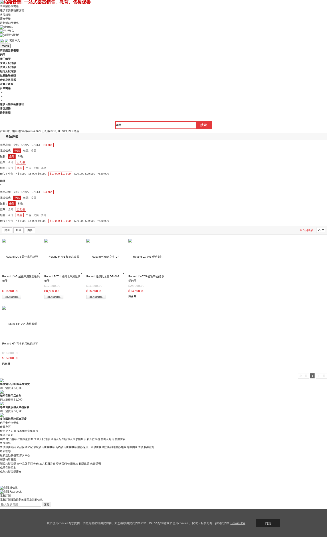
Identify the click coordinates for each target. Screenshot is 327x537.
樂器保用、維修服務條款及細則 (96, 447)
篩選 (7, 230)
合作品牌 (22, 463)
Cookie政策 (237, 523)
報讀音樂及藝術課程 (12, 10)
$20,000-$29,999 (84, 173)
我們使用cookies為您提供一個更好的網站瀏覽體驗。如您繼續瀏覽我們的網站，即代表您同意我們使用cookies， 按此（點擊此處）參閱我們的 (138, 523)
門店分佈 (33, 463)
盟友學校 (5, 18)
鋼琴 (2, 439)
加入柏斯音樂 (47, 463)
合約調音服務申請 (66, 447)
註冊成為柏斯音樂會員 (24, 431)
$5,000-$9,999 (37, 173)
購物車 (8, 26)
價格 (29, 230)
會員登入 (5, 431)
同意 (268, 523)
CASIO (36, 144)
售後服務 (5, 14)
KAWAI (25, 144)
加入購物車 (11, 297)
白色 (28, 168)
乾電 (25, 150)
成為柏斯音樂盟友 (10, 471)
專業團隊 (132, 447)
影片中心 (24, 455)
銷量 (18, 230)
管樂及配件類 (42, 439)
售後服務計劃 (146, 447)
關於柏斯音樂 (8, 463)
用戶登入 (9, 30)
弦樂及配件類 (25, 439)
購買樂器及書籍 (9, 6)
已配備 (21, 162)
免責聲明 (95, 463)
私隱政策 (84, 463)
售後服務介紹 (8, 447)
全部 (16, 144)
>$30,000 (103, 173)
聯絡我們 (61, 463)
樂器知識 (120, 447)
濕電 (33, 150)
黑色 (19, 168)
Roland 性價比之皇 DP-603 (102, 276)
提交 (46, 504)
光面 (36, 168)
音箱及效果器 (92, 439)
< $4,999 (21, 173)
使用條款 (72, 463)
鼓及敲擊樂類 (75, 439)
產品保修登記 (25, 447)
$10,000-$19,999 (60, 173)
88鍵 (21, 156)
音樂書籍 (120, 439)
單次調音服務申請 (44, 447)
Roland (47, 144)
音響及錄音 (107, 439)
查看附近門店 (12, 34)
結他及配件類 (59, 439)
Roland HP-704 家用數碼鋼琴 (20, 343)
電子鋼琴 (11, 439)
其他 (43, 168)
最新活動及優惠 (9, 22)
